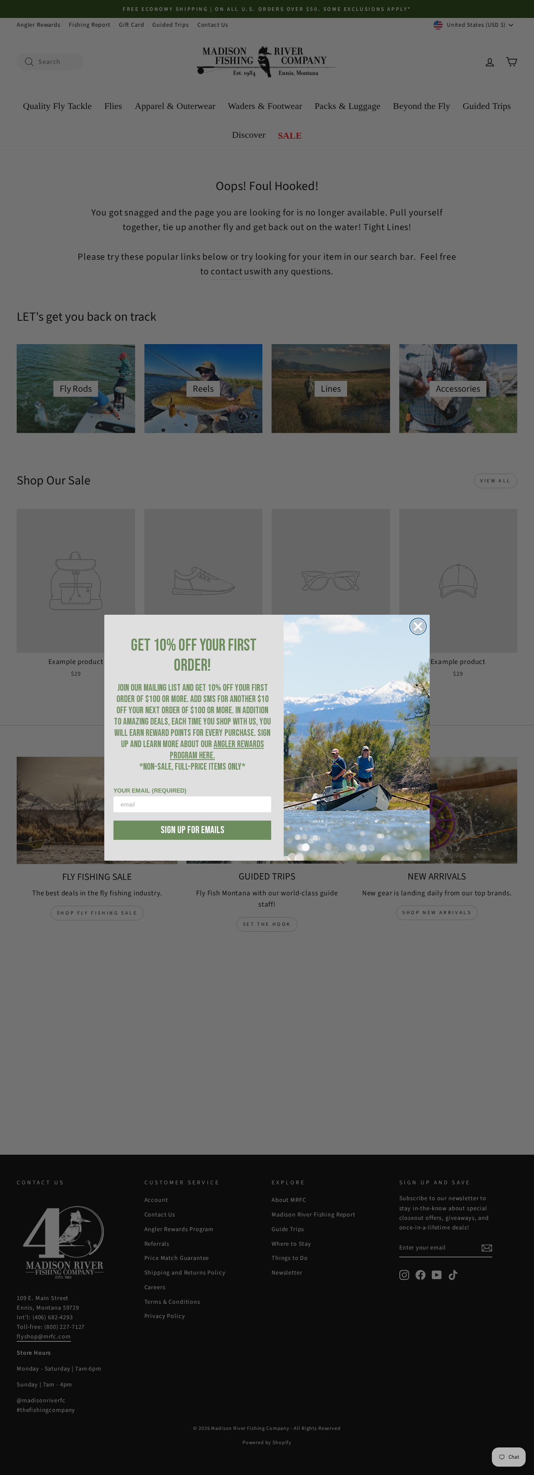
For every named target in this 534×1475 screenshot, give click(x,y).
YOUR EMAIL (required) (149, 790)
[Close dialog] (418, 626)
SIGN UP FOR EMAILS (192, 830)
